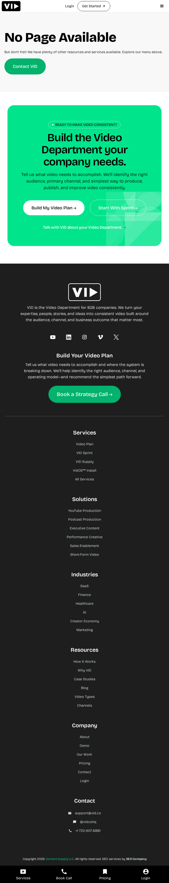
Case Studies (84, 679)
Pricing (84, 763)
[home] (11, 6)
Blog (84, 688)
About (85, 737)
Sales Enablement (84, 546)
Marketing (84, 630)
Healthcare (85, 603)
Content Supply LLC (60, 859)
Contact (84, 772)
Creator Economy (84, 621)
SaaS (84, 586)
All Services (84, 479)
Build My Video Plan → (53, 207)
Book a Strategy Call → (84, 394)
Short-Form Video (84, 554)
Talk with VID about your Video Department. (83, 227)
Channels (84, 705)
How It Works (84, 661)
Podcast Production (84, 519)
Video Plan (84, 444)
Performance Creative (85, 537)
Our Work (84, 754)
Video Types (85, 697)
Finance (84, 595)
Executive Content (84, 528)
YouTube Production (84, 510)
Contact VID (25, 66)
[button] (162, 6)
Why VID (84, 670)
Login (69, 6)
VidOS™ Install (84, 470)
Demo (84, 746)
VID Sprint (84, 453)
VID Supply (85, 462)
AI (84, 612)
